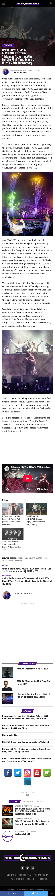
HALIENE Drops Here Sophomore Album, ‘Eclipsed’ (25, 742)
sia (45, 558)
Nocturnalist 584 (9, 735)
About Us (11, 875)
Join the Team (25, 875)
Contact (31, 879)
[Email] (27, 781)
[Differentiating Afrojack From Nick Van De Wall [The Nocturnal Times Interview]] (12, 509)
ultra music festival (13, 561)
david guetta (36, 558)
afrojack (23, 558)
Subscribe (42, 879)
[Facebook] (8, 773)
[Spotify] (47, 773)
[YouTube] (37, 773)
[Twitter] (18, 773)
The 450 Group (41, 875)
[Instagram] (27, 773)
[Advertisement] (27, 633)
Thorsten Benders (20, 72)
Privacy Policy (17, 879)
